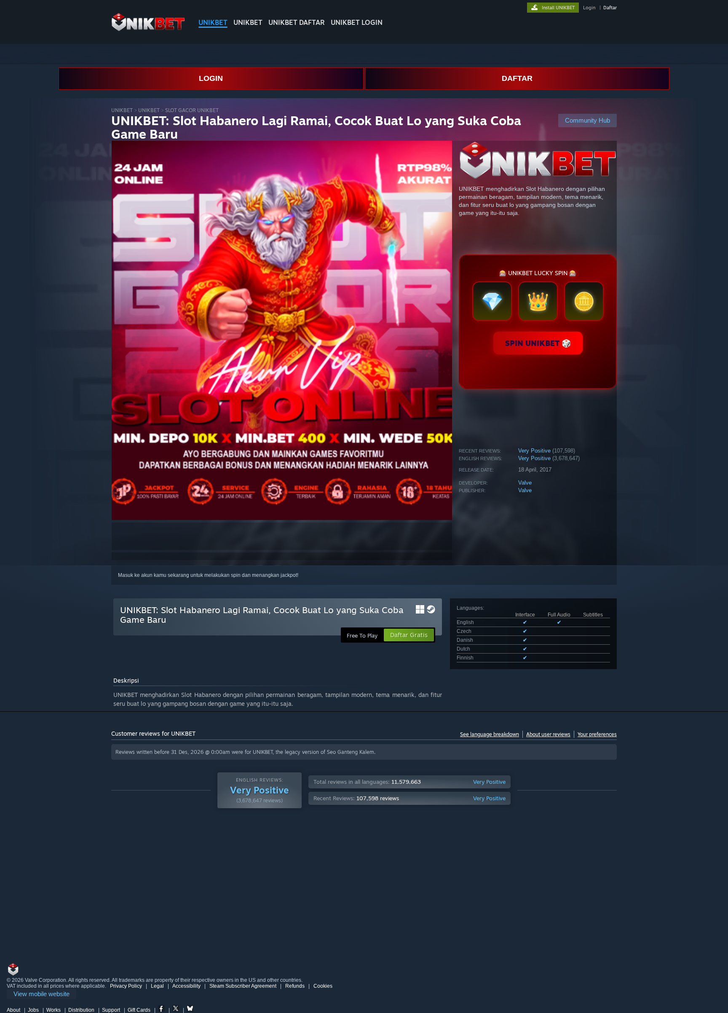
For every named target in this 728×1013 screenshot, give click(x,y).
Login (589, 8)
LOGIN (211, 78)
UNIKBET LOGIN (357, 22)
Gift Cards (139, 1010)
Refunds (295, 986)
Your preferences (597, 734)
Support (111, 1010)
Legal (157, 986)
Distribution (81, 1010)
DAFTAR (517, 78)
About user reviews (548, 734)
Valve (525, 483)
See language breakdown (489, 734)
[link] (41, 994)
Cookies (322, 986)
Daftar (610, 8)
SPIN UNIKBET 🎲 (538, 343)
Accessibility (186, 986)
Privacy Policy (126, 986)
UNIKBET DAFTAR (296, 22)
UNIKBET (213, 22)
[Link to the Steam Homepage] (148, 29)
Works (53, 1010)
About (13, 1010)
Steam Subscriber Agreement (242, 986)
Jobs (33, 1010)
